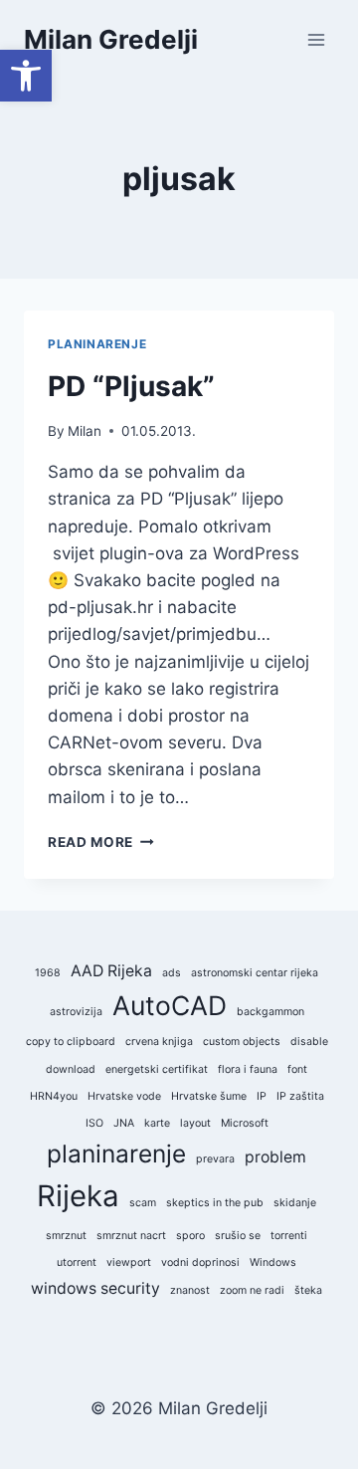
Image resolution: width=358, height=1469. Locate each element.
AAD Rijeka (111, 970)
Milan (84, 431)
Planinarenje (97, 343)
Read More (101, 842)
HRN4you (54, 1096)
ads (171, 972)
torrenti (288, 1235)
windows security (95, 1288)
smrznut (66, 1235)
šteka (308, 1290)
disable (309, 1041)
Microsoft (244, 1123)
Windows (273, 1262)
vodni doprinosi (200, 1262)
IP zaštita (300, 1096)
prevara (215, 1159)
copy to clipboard (70, 1041)
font (297, 1069)
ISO (94, 1123)
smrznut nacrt (131, 1235)
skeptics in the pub (215, 1202)
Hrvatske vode (124, 1096)
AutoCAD (169, 1005)
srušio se (238, 1235)
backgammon (270, 1011)
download (70, 1069)
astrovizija (76, 1011)
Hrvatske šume (209, 1096)
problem (275, 1157)
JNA (123, 1123)
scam (142, 1202)
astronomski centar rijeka (254, 972)
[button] (26, 76)
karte (157, 1123)
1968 (48, 972)
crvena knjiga (159, 1041)
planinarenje (116, 1153)
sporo (190, 1235)
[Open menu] (315, 39)
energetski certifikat (156, 1069)
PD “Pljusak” (131, 386)
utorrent (76, 1262)
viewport (128, 1262)
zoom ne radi (252, 1290)
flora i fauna (247, 1069)
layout (195, 1123)
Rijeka (78, 1195)
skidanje (294, 1202)
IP (262, 1096)
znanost (190, 1290)
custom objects (241, 1041)
